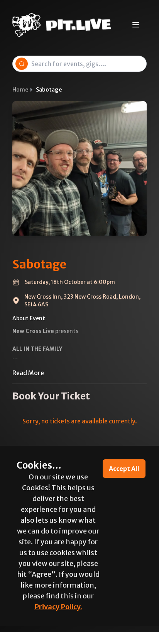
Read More (28, 373)
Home (20, 89)
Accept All (124, 468)
